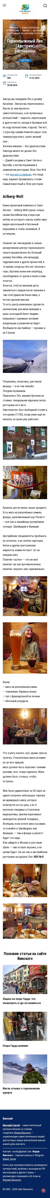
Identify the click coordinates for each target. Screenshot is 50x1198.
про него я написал (20, 174)
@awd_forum (9, 1159)
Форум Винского (22, 1132)
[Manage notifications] (43, 1190)
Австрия (25, 60)
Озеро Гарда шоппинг (15, 1045)
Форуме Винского (12, 1179)
